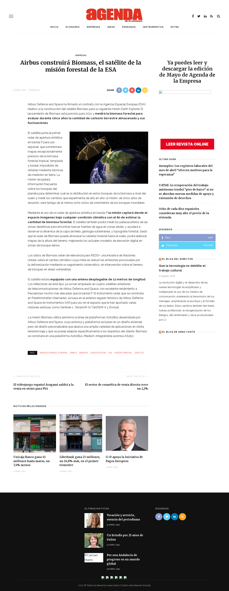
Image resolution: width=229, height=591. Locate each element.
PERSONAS (129, 27)
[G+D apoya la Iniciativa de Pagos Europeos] (127, 433)
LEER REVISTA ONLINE (187, 144)
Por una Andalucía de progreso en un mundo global (123, 559)
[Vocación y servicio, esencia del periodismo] (93, 520)
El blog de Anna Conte (178, 332)
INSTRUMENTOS (153, 27)
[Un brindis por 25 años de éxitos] (93, 540)
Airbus (73, 353)
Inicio (54, 27)
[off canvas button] (11, 16)
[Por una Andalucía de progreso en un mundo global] (93, 557)
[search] (218, 16)
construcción (98, 353)
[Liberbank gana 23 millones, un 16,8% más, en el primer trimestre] (81, 433)
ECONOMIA (73, 27)
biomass (83, 353)
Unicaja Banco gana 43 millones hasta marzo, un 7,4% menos (31, 461)
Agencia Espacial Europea (53, 353)
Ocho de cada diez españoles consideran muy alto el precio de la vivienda (184, 213)
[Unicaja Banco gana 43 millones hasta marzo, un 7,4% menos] (34, 433)
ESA (110, 353)
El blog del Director (177, 259)
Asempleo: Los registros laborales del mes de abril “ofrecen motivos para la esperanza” (186, 170)
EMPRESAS (93, 27)
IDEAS (111, 27)
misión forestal (123, 353)
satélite (139, 353)
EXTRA (175, 27)
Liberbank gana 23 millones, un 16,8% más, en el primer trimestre (80, 461)
